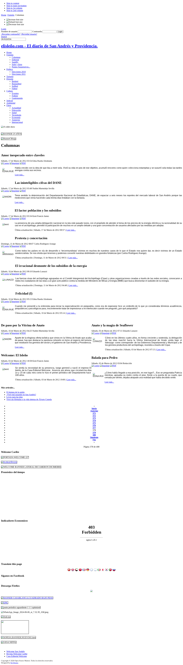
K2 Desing (14, 663)
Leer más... (19, 175)
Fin (94, 440)
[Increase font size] (14, 19)
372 (94, 416)
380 (94, 435)
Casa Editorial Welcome (16, 656)
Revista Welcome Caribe (16, 654)
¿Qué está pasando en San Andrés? (21, 394)
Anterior (94, 411)
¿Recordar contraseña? (10, 34)
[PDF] (23, 163)
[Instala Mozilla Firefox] (91, 591)
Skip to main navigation (16, 6)
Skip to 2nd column (14, 10)
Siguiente (94, 437)
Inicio (94, 408)
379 (94, 432)
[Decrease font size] (15, 24)
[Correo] (5, 163)
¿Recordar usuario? (29, 34)
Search (4, 36)
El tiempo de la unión (15, 392)
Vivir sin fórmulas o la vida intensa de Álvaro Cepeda (29, 399)
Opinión (10, 15)
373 (94, 418)
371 (94, 413)
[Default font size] (14, 22)
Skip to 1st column (14, 8)
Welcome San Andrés (15, 651)
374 (94, 420)
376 (94, 425)
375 (94, 423)
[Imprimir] (14, 163)
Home (3, 15)
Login (3, 29)
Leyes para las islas (14, 397)
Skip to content (12, 3)
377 (94, 428)
